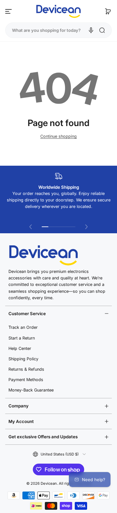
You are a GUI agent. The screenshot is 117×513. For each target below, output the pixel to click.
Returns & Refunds (26, 369)
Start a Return (21, 338)
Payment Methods (25, 379)
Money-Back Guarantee (31, 390)
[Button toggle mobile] (9, 11)
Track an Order (23, 327)
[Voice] (91, 30)
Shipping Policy (23, 358)
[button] (108, 11)
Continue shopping (58, 136)
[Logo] (58, 11)
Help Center (19, 348)
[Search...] (102, 30)
